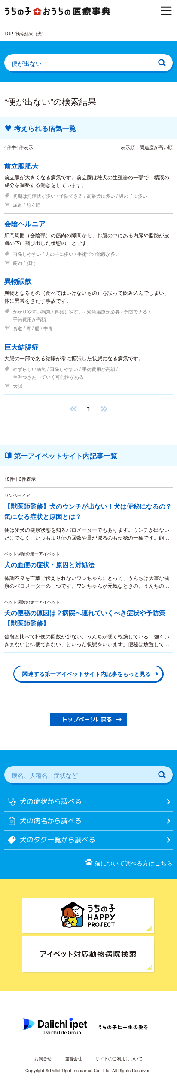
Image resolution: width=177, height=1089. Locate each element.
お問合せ (43, 1058)
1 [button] (89, 409)
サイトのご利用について (119, 1058)
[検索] (162, 62)
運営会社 (73, 1058)
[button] (73, 409)
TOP (8, 34)
